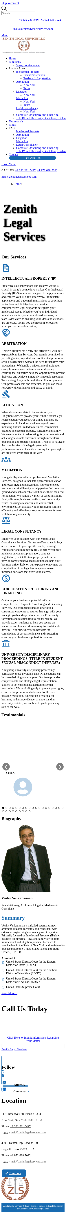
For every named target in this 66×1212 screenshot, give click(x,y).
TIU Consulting (35, 1208)
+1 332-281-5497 (29, 19)
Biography (15, 61)
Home (12, 58)
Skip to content (10, 3)
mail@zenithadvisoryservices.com (33, 28)
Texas (26, 88)
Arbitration (22, 81)
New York (29, 85)
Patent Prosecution (34, 75)
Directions (15, 1173)
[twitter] (2, 1071)
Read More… (9, 993)
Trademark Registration (37, 78)
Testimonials (16, 121)
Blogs (12, 124)
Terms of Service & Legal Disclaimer (47, 1206)
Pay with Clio (33, 157)
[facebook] (2, 1075)
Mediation (22, 98)
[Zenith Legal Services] (23, 52)
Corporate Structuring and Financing (37, 114)
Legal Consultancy (27, 108)
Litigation (21, 91)
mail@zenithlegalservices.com (18, 176)
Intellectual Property (27, 71)
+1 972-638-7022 (51, 19)
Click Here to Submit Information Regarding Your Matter (33, 1039)
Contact (13, 154)
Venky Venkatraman (28, 65)
